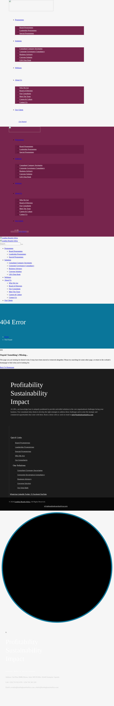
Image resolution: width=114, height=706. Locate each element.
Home (6, 337)
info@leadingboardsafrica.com (82, 415)
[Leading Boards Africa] (9, 238)
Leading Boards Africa (22, 502)
